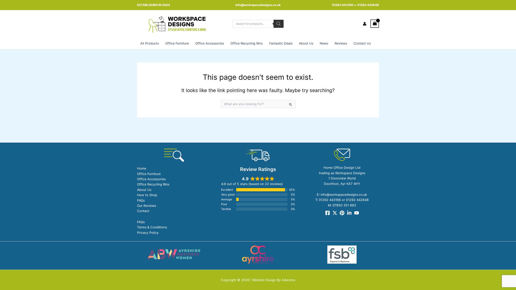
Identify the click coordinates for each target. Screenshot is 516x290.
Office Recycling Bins (246, 43)
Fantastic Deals (280, 43)
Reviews (341, 43)
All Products (149, 43)
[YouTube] (356, 212)
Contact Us (362, 43)
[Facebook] (327, 212)
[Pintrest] (342, 212)
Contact (143, 211)
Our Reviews (146, 206)
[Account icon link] (364, 24)
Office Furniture (177, 43)
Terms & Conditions (152, 227)
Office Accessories (209, 43)
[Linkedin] (349, 212)
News (324, 43)
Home (141, 168)
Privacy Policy (148, 233)
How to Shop (147, 195)
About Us (306, 43)
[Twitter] (334, 212)
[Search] (279, 24)
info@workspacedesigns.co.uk (258, 5)
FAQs (141, 200)
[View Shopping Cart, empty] (374, 24)
